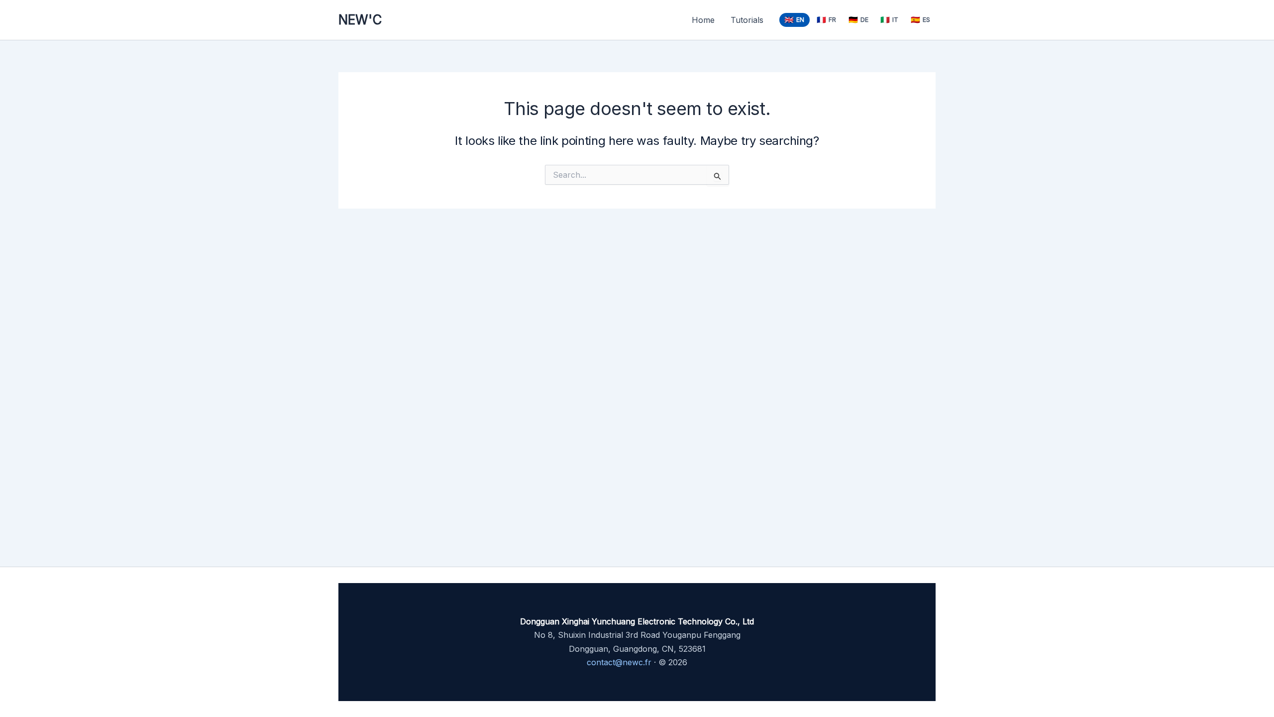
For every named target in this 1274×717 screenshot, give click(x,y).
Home (703, 20)
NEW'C (360, 19)
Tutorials (747, 20)
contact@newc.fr (619, 662)
